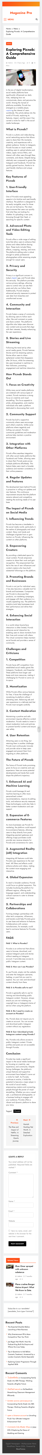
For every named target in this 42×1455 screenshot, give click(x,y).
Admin (10, 63)
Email (11, 1211)
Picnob (17, 1111)
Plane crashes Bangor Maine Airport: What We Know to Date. (25, 1287)
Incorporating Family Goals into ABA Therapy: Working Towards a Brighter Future (21, 1380)
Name (12, 1201)
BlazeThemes (20, 1449)
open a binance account (16, 1415)
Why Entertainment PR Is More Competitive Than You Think (19, 1335)
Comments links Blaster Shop (18, 1427)
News (9, 44)
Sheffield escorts (13, 1389)
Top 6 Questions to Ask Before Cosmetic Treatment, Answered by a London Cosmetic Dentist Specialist (21, 1354)
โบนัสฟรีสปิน (12, 1377)
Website (12, 1221)
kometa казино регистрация (18, 1400)
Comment (13, 1172)
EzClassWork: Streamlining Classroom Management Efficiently (21, 1392)
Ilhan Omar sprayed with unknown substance (24, 1269)
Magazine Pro (21, 12)
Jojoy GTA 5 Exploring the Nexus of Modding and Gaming (21, 1430)
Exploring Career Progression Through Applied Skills (22, 1363)
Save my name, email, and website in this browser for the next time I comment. (20, 1234)
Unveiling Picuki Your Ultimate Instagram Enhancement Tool (21, 1418)
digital (14, 278)
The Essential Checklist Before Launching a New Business (19, 1328)
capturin (9, 110)
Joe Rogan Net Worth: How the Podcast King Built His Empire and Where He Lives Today (20, 1344)
